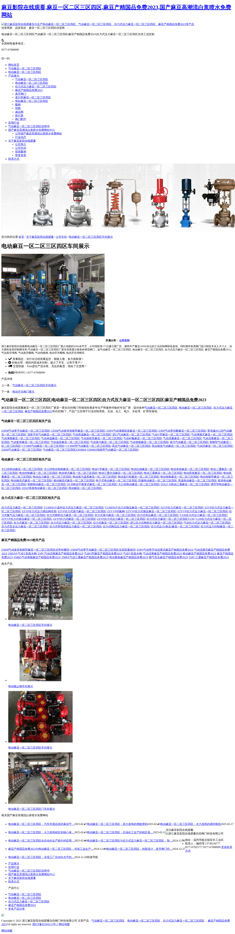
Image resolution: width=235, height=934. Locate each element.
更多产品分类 (16, 908)
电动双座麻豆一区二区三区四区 (203, 472)
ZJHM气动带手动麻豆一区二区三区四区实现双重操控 (102, 549)
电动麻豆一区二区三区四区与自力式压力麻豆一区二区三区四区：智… (129, 840)
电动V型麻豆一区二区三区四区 (111, 469)
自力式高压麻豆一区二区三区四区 (157, 515)
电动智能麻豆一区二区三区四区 (179, 476)
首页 (21, 236)
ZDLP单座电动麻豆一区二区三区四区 (44, 488)
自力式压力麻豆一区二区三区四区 (22, 507)
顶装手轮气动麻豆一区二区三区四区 (49, 434)
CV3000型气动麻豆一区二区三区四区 (88, 445)
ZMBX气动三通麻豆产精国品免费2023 (84, 557)
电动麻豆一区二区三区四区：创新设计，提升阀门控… (139, 848)
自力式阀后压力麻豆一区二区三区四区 (126, 526)
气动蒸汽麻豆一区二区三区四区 (109, 442)
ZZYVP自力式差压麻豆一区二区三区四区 (26, 518)
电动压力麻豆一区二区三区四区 (52, 476)
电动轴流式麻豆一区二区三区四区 (31, 480)
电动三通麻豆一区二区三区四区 (163, 472)
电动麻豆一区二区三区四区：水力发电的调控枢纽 (190, 824)
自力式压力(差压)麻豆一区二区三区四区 (175, 526)
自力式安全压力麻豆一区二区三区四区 (24, 526)
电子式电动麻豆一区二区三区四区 (116, 480)
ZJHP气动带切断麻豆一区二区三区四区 (182, 430)
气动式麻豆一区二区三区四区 (215, 445)
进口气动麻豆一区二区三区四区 (131, 434)
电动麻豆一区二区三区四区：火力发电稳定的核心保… (41, 832)
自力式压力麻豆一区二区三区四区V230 (170, 518)
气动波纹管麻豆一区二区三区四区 (101, 438)
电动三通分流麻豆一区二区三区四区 (121, 472)
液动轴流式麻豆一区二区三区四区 (74, 480)
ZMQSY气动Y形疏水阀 (22, 553)
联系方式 (13, 881)
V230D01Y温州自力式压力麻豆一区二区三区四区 (74, 507)
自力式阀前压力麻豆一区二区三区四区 (70, 515)
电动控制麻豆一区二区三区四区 (38, 472)
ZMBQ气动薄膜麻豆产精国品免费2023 (37, 557)
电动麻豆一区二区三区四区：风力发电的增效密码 (117, 824)
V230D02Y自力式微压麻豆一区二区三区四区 (132, 507)
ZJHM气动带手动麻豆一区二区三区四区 (25, 430)
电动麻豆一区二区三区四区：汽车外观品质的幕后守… (41, 824)
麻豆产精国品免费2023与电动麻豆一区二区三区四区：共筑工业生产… (51, 848)
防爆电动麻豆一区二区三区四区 (157, 480)
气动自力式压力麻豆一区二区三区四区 (207, 522)
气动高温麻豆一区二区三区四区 (92, 434)
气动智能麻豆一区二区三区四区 (149, 442)
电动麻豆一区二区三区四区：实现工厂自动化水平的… (41, 857)
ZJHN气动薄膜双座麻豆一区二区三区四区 (131, 430)
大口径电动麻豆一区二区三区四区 (22, 469)
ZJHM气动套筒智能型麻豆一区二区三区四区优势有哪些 (35, 549)
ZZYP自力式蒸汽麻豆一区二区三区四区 (82, 511)
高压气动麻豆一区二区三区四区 (131, 445)
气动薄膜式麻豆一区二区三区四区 (211, 434)
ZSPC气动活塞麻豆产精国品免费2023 (60, 553)
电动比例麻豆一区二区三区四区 (150, 469)
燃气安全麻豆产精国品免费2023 (168, 557)
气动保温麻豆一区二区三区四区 (60, 438)
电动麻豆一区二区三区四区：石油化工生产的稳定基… (120, 832)
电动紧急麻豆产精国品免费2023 (128, 557)
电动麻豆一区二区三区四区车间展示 (91, 236)
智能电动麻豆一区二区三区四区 (46, 484)
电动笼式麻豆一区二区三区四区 (78, 472)
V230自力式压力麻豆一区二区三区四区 (203, 515)
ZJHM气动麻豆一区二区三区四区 (21, 449)
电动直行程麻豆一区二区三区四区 (138, 476)
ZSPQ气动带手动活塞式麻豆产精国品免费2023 (165, 549)
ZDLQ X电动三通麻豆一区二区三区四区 (185, 484)
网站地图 (64, 924)
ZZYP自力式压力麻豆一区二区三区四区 (121, 518)
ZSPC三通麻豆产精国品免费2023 (208, 557)
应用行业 (13, 867)
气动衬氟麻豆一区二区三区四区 (142, 438)
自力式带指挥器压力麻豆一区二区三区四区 (75, 526)
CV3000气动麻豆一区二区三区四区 (43, 445)
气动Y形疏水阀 (132, 553)
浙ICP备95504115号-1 (45, 924)
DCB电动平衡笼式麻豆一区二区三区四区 (92, 484)
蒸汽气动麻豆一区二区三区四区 (189, 442)
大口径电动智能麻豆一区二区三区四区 (67, 469)
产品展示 (13, 863)
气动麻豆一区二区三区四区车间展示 (34, 385)
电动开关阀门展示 (23, 391)
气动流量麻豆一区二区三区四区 (182, 438)
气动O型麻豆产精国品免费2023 (103, 553)
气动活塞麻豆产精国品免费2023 (162, 553)
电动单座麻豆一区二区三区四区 (190, 469)
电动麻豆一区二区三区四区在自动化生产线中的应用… (41, 840)
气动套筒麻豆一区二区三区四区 (30, 442)
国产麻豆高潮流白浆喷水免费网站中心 (31, 874)
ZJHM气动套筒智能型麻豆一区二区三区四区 (78, 430)
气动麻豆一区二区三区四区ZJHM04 (64, 449)
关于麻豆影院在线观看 (40, 236)
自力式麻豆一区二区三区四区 (31, 522)
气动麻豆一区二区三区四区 (161, 407)
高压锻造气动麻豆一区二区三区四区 (174, 445)
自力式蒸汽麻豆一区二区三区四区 (115, 515)
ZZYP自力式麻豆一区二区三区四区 (182, 507)
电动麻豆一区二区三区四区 (195, 407)
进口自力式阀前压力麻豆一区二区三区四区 (156, 522)
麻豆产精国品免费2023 (38, 411)
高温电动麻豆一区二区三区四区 (197, 480)
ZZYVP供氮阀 (116, 511)
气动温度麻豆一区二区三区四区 (70, 442)
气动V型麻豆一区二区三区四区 (171, 434)
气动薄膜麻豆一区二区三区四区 (20, 438)
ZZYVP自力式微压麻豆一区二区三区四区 (151, 511)
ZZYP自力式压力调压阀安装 (39, 511)
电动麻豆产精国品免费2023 (199, 553)
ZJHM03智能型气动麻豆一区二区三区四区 (112, 449)
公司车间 (61, 236)
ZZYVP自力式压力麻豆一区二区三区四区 (202, 511)
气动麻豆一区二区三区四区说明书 (29, 870)
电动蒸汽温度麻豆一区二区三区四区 (95, 476)
